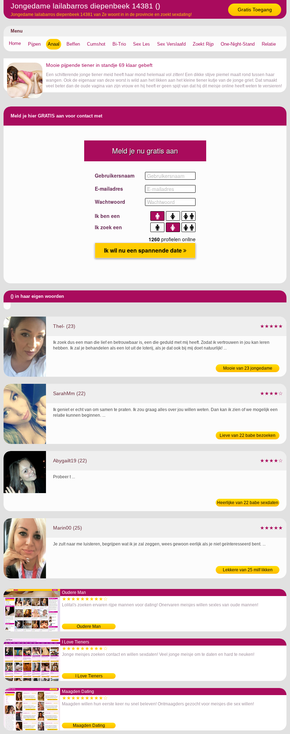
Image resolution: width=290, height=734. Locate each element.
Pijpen (34, 44)
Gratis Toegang (255, 9)
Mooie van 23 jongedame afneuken (247, 369)
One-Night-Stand (238, 44)
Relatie (269, 44)
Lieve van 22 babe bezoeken (248, 435)
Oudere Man (89, 626)
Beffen (73, 44)
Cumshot (96, 44)
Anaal (53, 44)
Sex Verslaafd (171, 44)
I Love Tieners (89, 676)
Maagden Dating (89, 725)
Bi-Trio (119, 44)
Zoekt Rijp (203, 44)
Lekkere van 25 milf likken (248, 569)
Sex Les (141, 44)
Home (15, 43)
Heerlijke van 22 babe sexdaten (247, 502)
